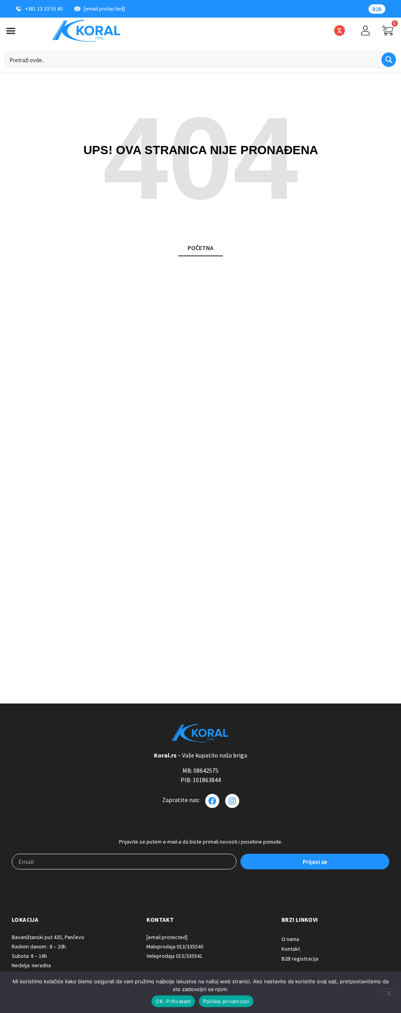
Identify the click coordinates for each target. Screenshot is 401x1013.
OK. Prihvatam (173, 1001)
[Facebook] (212, 801)
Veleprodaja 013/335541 (174, 955)
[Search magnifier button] (388, 59)
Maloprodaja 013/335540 (174, 946)
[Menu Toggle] (11, 31)
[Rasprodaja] (340, 31)
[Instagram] (232, 801)
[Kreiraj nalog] (365, 31)
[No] (388, 991)
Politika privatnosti (226, 1001)
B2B (376, 9)
